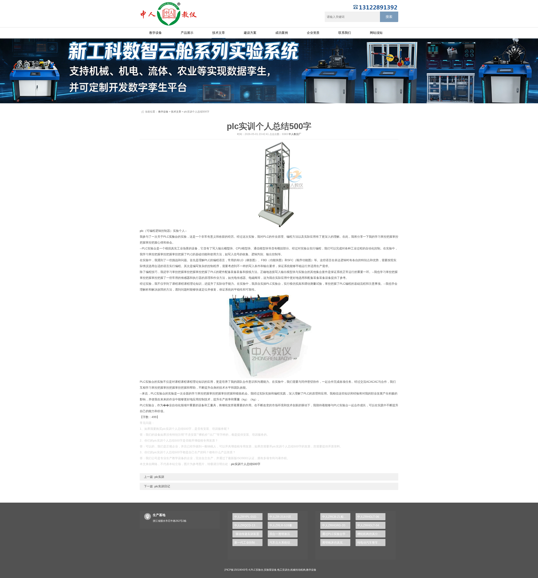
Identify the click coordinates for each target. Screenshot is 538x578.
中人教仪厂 (295, 134)
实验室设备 (270, 569)
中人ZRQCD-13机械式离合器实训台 (248, 525)
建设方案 (250, 32)
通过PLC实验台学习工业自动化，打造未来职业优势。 (336, 534)
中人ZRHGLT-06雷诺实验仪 (371, 516)
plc (142, 230)
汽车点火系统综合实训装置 (283, 542)
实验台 (173, 236)
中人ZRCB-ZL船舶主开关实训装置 (336, 516)
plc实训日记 (162, 486)
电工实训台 (283, 569)
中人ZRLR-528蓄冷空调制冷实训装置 (283, 525)
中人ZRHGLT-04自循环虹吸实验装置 (371, 525)
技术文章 (218, 32)
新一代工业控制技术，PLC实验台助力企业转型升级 (248, 542)
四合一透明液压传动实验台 (283, 534)
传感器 (185, 277)
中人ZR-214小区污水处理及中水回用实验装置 (283, 516)
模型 (227, 248)
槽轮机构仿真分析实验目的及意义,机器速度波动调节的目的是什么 (371, 534)
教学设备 (155, 32)
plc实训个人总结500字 (245, 464)
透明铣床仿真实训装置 (336, 542)
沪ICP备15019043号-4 (237, 569)
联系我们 (344, 32)
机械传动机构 (298, 569)
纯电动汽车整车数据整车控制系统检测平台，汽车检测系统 (371, 542)
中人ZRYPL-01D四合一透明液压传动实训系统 (248, 516)
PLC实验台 (257, 569)
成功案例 (281, 32)
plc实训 (159, 476)
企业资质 (313, 32)
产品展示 (187, 32)
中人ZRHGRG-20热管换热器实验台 (336, 525)
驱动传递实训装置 (247, 534)
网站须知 (376, 32)
